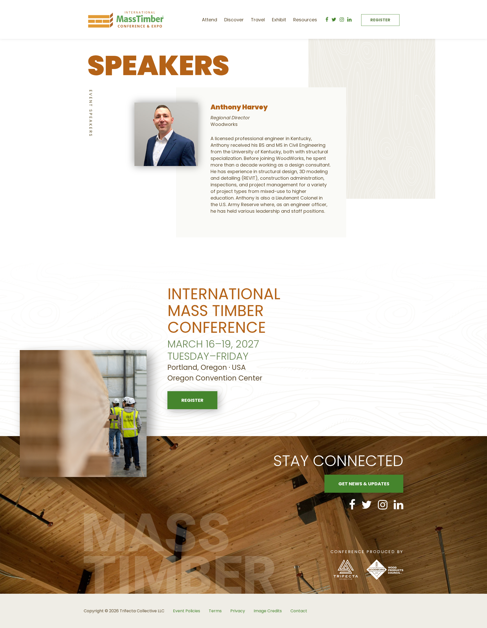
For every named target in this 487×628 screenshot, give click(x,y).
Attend (209, 19)
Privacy (237, 611)
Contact (298, 611)
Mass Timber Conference (126, 19)
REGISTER (380, 20)
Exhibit (279, 19)
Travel (258, 19)
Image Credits (268, 611)
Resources (305, 19)
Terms (215, 611)
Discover (234, 19)
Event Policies (186, 611)
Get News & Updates (363, 484)
